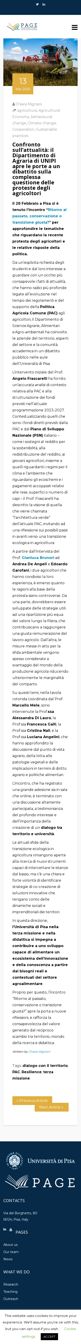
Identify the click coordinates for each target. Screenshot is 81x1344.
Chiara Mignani (29, 104)
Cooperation (23, 129)
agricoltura (27, 110)
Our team (11, 1252)
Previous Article (33, 1100)
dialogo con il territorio (45, 1066)
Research (10, 1284)
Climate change (42, 123)
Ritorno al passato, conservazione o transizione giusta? (39, 216)
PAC (16, 1072)
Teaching (10, 1292)
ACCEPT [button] (49, 1336)
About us (10, 1245)
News (7, 1259)
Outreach (10, 1299)
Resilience (32, 1072)
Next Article (50, 1107)
